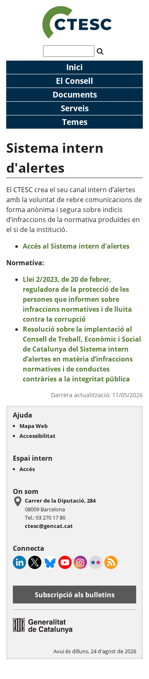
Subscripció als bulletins (75, 594)
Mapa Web (33, 426)
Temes (74, 121)
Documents (75, 94)
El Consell (74, 80)
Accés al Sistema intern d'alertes (76, 246)
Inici (74, 67)
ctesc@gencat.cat (49, 526)
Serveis (75, 108)
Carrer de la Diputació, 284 (60, 500)
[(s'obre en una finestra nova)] (42, 631)
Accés (27, 469)
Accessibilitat (37, 436)
